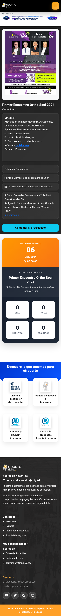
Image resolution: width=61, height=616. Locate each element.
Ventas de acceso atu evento (45, 399)
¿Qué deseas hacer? (15, 543)
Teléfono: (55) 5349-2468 (15, 586)
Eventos (10, 525)
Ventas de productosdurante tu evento (45, 435)
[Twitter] (15, 595)
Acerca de (9, 549)
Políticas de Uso (14, 558)
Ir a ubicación (12, 215)
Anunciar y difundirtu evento (15, 435)
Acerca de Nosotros (15, 476)
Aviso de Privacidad (16, 553)
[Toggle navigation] (55, 6)
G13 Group (36, 612)
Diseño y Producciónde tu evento (15, 399)
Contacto (8, 577)
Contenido (9, 516)
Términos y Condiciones (19, 563)
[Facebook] (24, 595)
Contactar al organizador (30, 227)
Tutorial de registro (16, 535)
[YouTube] (6, 595)
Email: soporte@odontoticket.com (19, 581)
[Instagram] (32, 595)
